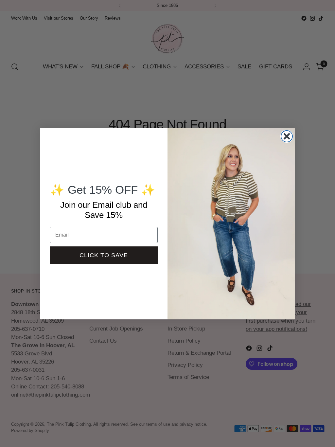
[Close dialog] (286, 136)
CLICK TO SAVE (103, 255)
